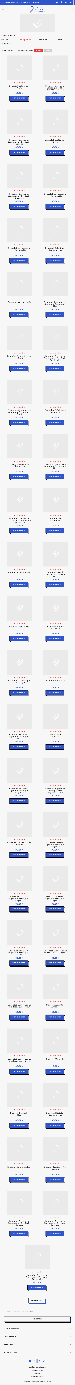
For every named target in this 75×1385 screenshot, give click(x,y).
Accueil (4, 35)
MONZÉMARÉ (19, 82)
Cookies (37, 1373)
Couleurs (43, 40)
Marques (24, 40)
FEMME (48, 50)
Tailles (4, 40)
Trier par (5, 44)
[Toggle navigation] (72, 9)
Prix (60, 40)
